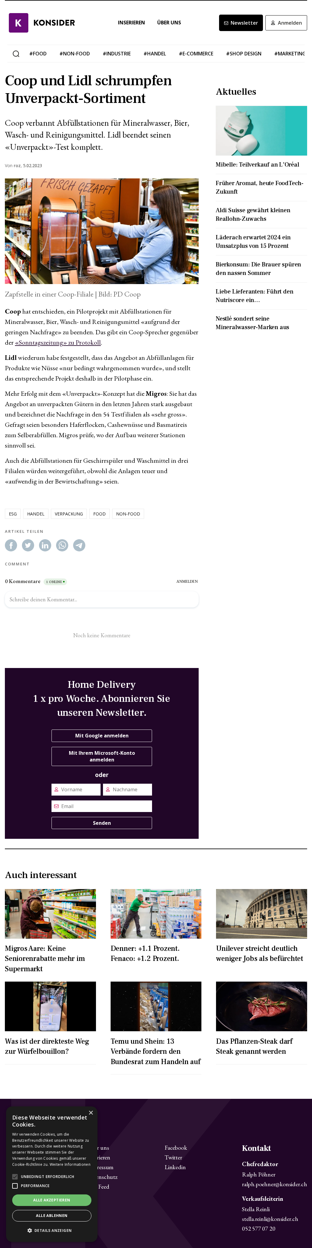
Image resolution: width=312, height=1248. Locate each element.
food (99, 514)
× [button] (90, 1113)
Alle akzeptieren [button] (51, 1200)
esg (13, 514)
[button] (51, 1230)
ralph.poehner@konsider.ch (274, 1184)
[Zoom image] (102, 231)
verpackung (69, 514)
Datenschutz (102, 1177)
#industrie (117, 53)
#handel (155, 53)
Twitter (173, 1157)
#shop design (243, 53)
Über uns (169, 23)
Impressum (100, 1167)
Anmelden (290, 22)
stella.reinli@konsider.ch (270, 1219)
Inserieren (131, 23)
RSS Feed (98, 1186)
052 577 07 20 (258, 1228)
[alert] (52, 1174)
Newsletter (244, 22)
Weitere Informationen (70, 1164)
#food (38, 53)
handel (35, 514)
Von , (13, 165)
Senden (102, 823)
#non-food (74, 53)
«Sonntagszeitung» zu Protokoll (58, 342)
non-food (128, 514)
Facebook (176, 1147)
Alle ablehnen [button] (51, 1215)
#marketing (290, 53)
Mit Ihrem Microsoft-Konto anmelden (102, 756)
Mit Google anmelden (102, 735)
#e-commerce (196, 53)
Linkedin (175, 1167)
